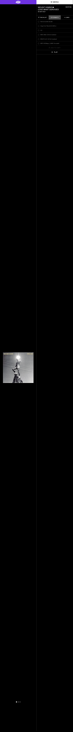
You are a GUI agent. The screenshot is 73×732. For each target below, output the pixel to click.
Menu (56, 2)
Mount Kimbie (45, 7)
